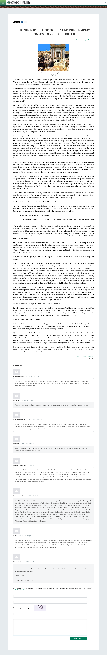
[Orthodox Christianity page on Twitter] (105, 2)
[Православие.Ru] (18, 2)
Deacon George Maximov (85, 40)
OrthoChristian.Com (19, 590)
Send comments (78, 638)
